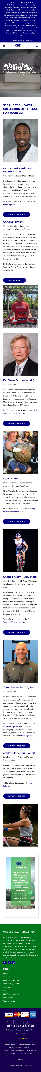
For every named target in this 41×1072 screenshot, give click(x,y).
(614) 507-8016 (23, 1038)
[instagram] (13, 962)
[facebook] (5, 962)
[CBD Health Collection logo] (20, 44)
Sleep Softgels (17, 511)
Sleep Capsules (12, 726)
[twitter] (9, 962)
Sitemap (20, 1059)
